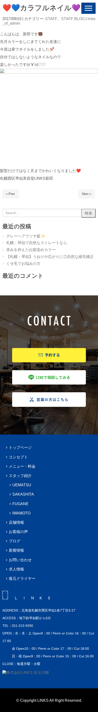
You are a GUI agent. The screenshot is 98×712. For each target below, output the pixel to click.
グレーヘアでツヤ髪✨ (25, 236)
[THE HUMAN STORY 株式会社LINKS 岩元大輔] (25, 672)
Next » (86, 194)
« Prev (10, 194)
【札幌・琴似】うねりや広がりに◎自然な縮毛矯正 (50, 257)
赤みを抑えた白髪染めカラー (31, 250)
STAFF (51, 19)
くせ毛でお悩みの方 (23, 264)
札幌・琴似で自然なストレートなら (36, 243)
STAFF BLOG (73, 19)
